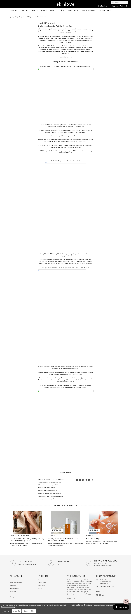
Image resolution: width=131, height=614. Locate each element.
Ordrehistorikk (42, 582)
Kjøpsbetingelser (14, 588)
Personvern (13, 585)
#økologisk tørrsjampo (56, 499)
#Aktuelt (40, 479)
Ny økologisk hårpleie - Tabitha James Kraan (34, 17)
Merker (23, 14)
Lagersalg (13, 14)
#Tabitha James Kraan (55, 482)
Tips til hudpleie (104, 10)
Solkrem (24, 10)
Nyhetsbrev (41, 585)
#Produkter (47, 479)
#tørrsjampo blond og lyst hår (46, 487)
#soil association (43, 482)
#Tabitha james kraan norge (46, 485)
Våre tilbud (13, 10)
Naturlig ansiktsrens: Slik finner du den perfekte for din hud (63, 539)
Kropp (43, 10)
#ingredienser (93, 530)
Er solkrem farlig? (93, 538)
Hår (61, 10)
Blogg (60, 14)
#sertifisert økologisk (58, 479)
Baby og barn (72, 10)
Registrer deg (124, 6)
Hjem (11, 17)
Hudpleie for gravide (88, 10)
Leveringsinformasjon (16, 582)
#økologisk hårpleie (43, 496)
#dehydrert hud (56, 530)
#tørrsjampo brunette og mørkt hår (47, 490)
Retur (11, 594)
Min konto (41, 580)
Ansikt (34, 10)
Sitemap (12, 597)
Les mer (6, 611)
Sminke (52, 10)
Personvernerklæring (8, 607)
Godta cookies (29, 611)
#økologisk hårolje (55, 493)
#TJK (56, 485)
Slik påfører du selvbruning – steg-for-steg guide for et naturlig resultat (27, 539)
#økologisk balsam (43, 493)
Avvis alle (16, 611)
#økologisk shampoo (57, 496)
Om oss (12, 580)
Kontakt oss (13, 591)
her (70, 472)
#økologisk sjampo (43, 499)
